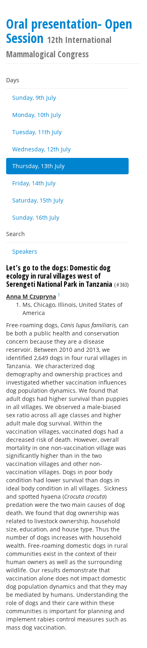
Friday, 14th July (34, 183)
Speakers (24, 251)
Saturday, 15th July (37, 200)
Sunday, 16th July (35, 217)
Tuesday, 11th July (37, 132)
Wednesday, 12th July (41, 149)
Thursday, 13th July (38, 166)
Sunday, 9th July (34, 97)
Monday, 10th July (36, 115)
